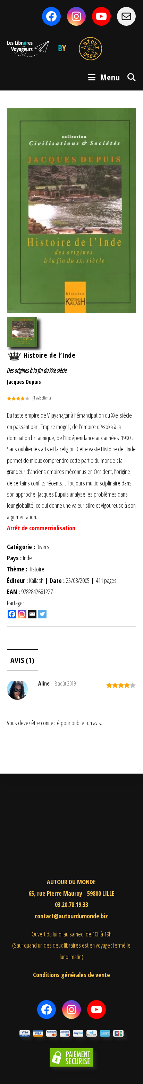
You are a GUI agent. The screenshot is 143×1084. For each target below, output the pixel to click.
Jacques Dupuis (24, 382)
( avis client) (42, 398)
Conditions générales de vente (71, 975)
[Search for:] (129, 77)
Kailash (36, 580)
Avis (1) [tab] (22, 660)
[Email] (32, 614)
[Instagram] (22, 614)
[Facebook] (12, 614)
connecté (50, 723)
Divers (42, 547)
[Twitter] (42, 614)
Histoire (36, 569)
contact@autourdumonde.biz (71, 916)
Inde (27, 558)
